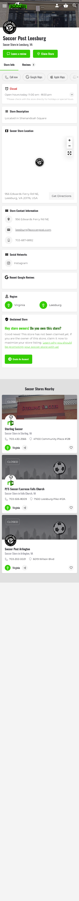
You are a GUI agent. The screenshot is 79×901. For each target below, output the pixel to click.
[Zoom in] (69, 140)
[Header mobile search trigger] (74, 5)
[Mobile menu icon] (4, 5)
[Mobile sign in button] (56, 5)
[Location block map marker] (39, 162)
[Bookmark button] (71, 448)
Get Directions (61, 196)
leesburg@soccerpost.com (33, 229)
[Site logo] (18, 6)
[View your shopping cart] (65, 5)
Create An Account (21, 359)
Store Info (9, 65)
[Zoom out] (69, 146)
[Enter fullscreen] (69, 153)
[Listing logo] (9, 27)
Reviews (28, 65)
